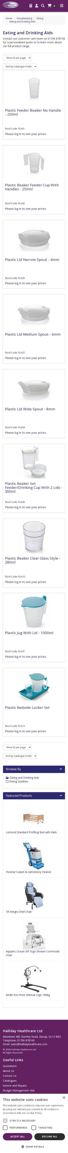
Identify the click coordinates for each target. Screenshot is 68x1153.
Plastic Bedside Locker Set (27, 707)
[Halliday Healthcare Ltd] (10, 4)
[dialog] (34, 1123)
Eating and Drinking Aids (22, 21)
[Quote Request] (30, 6)
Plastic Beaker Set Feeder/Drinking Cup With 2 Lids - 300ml (34, 487)
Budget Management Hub (19, 1090)
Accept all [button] (17, 1136)
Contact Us (9, 1076)
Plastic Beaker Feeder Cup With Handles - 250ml (32, 187)
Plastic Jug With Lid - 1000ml (29, 632)
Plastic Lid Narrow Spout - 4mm (32, 259)
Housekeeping (24, 18)
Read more (49, 1113)
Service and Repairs (15, 1085)
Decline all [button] (49, 1136)
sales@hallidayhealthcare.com (29, 1044)
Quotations (10, 1066)
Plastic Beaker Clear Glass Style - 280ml (32, 560)
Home (9, 18)
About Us (8, 1071)
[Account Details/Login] (36, 6)
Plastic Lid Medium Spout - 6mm (33, 334)
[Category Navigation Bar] (62, 6)
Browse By (13, 769)
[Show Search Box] (43, 6)
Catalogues (10, 1080)
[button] (34, 1146)
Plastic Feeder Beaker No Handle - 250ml (33, 112)
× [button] (63, 1097)
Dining (39, 18)
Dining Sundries (18, 781)
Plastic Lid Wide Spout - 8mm (30, 409)
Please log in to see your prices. (25, 134)
